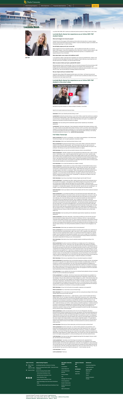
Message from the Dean (66, 378)
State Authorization (65, 388)
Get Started (87, 5)
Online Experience (45, 5)
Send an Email (31, 370)
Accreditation (64, 366)
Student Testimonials (65, 383)
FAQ (62, 376)
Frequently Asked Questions (59, 5)
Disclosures (88, 362)
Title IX (87, 375)
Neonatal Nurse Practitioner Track (44, 375)
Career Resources (65, 368)
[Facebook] (27, 378)
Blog (70, 5)
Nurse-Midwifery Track (42, 377)
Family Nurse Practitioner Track (43, 373)
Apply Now (77, 373)
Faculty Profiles (64, 374)
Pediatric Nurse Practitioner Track (44, 379)
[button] (95, 5)
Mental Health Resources (42, 398)
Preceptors (77, 371)
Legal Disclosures (89, 367)
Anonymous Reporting (90, 365)
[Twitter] (29, 378)
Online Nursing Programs (31, 5)
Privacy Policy (54, 396)
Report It (88, 373)
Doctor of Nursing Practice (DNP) (43, 371)
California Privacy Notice (63, 396)
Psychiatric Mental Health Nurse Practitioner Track (47, 385)
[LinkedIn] (31, 378)
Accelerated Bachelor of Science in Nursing (45, 365)
